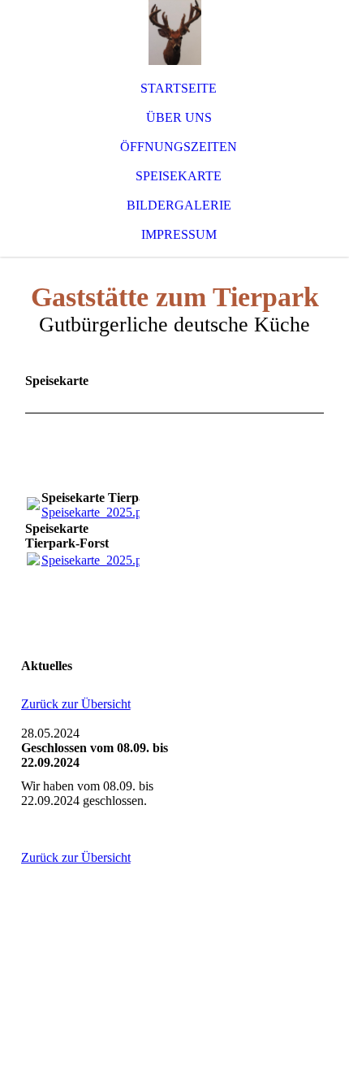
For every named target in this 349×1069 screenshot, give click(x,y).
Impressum (179, 234)
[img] (174, 32)
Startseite (178, 88)
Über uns (179, 117)
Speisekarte (179, 176)
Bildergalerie (179, 205)
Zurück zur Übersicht (76, 704)
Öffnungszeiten (178, 147)
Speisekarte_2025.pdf (97, 512)
